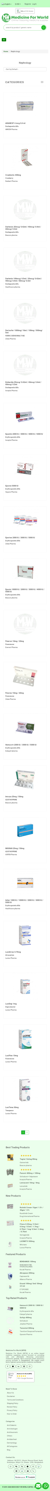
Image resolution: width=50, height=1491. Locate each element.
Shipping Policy (12, 1403)
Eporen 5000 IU (11, 486)
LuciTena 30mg (12, 1107)
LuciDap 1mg (11, 1004)
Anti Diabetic (12, 1425)
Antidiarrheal (12, 1439)
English (7, 4)
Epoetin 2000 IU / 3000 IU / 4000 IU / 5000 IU (24, 434)
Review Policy (12, 1407)
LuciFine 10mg (11, 1055)
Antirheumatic (12, 1432)
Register (28, 4)
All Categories (12, 1446)
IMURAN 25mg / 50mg (14, 848)
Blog (8, 1450)
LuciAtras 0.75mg (13, 952)
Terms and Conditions (15, 1400)
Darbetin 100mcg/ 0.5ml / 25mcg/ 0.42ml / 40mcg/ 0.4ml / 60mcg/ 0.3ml (23, 280)
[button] (10, 1466)
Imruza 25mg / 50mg (14, 796)
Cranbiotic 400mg (13, 175)
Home (5, 51)
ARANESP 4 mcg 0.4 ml (15, 123)
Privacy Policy (12, 1410)
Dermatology (12, 1443)
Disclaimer (11, 1396)
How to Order (12, 1414)
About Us (10, 1393)
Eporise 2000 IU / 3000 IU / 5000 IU (20, 537)
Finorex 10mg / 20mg (14, 693)
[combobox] (17, 4)
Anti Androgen (12, 1429)
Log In (34, 4)
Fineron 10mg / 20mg (14, 641)
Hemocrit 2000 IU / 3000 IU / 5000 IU (21, 745)
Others (9, 1436)
